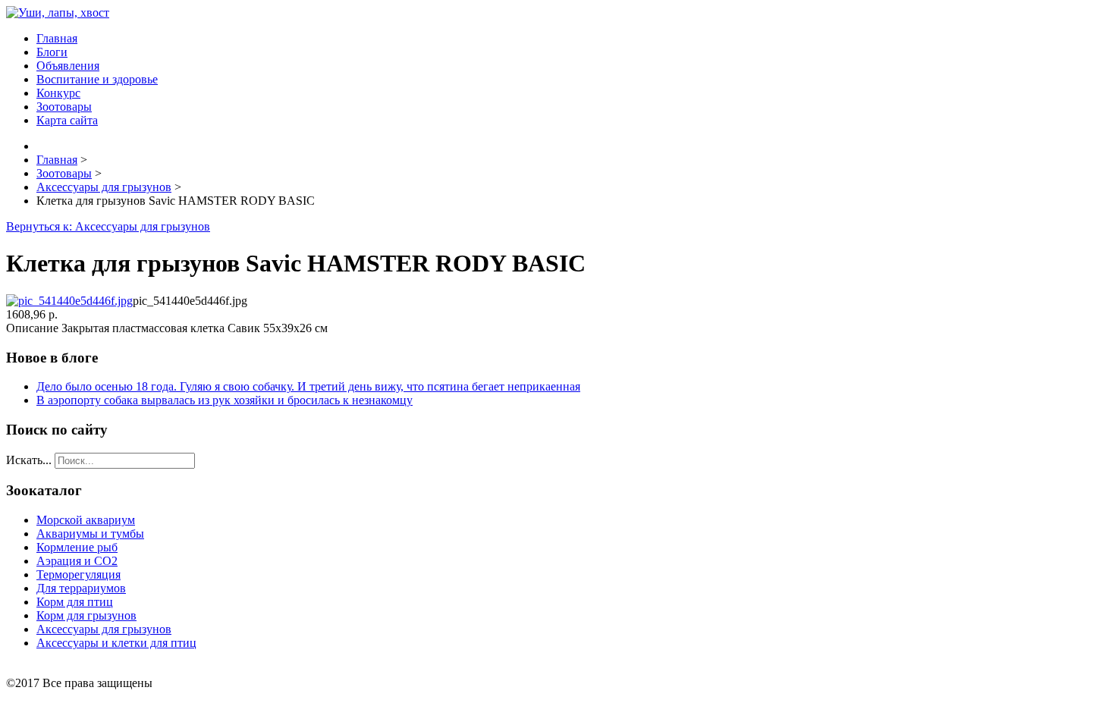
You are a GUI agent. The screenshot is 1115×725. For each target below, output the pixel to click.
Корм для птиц (74, 601)
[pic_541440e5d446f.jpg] (69, 300)
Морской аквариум (85, 519)
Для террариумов (81, 588)
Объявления (67, 65)
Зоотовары (64, 106)
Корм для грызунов (86, 615)
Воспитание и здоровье (97, 79)
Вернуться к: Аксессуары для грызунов (108, 226)
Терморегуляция (78, 574)
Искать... (29, 460)
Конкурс (58, 92)
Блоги (52, 52)
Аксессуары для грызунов (103, 629)
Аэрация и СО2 (77, 560)
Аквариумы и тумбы (90, 533)
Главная (56, 38)
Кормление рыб (77, 547)
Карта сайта (67, 120)
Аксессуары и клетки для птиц (116, 642)
